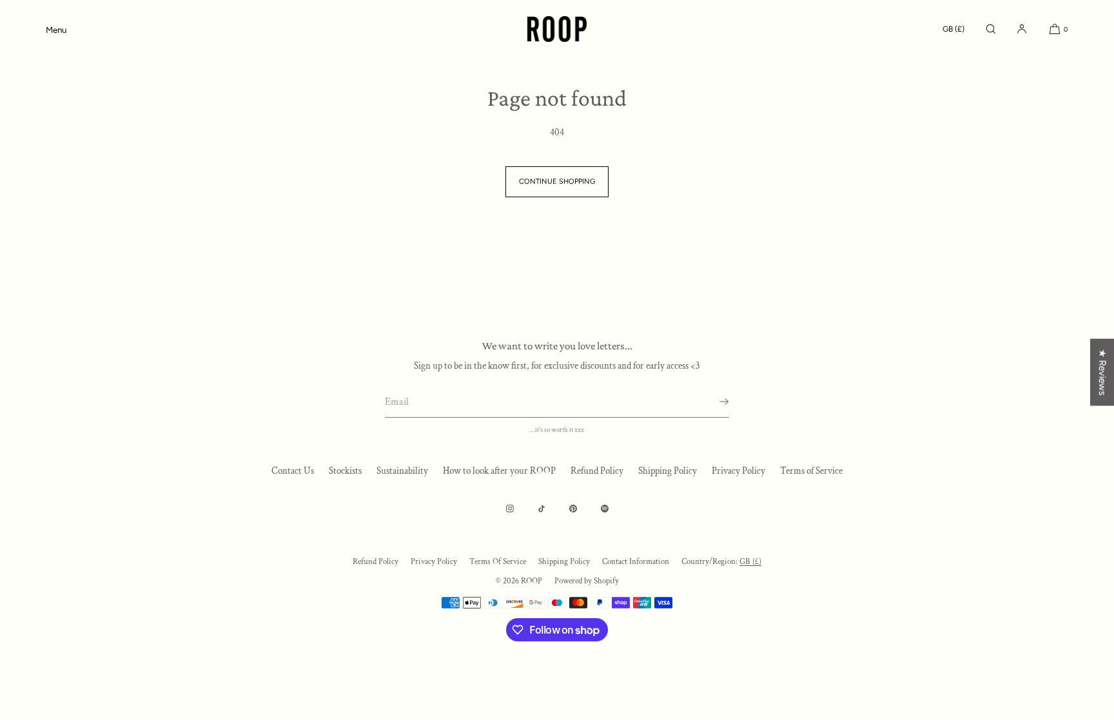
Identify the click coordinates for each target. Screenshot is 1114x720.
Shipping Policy (667, 471)
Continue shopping (557, 181)
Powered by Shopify (586, 581)
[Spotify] (605, 508)
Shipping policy (564, 561)
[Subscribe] (713, 401)
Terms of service (497, 561)
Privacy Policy (738, 471)
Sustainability (402, 471)
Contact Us (292, 471)
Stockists (345, 471)
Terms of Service (811, 471)
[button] (990, 29)
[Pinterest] (573, 508)
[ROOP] (556, 29)
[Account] (1022, 29)
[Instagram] (510, 508)
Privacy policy (434, 561)
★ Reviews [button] (1102, 372)
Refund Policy (597, 471)
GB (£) (953, 29)
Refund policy (375, 561)
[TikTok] (541, 508)
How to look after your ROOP (499, 471)
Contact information (635, 561)
